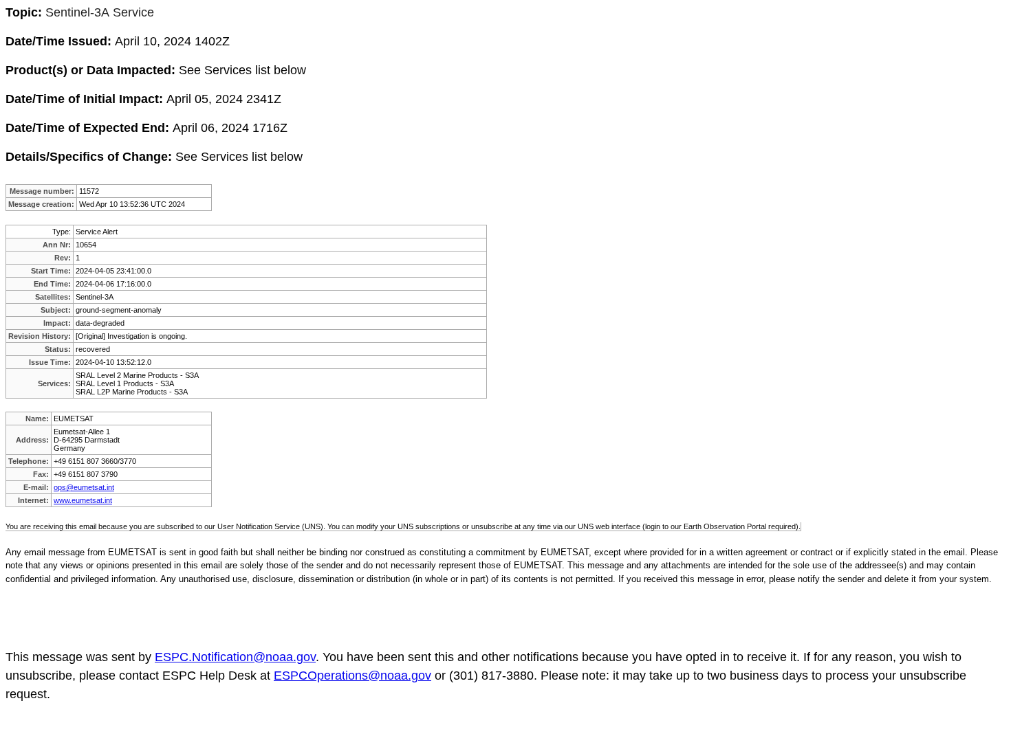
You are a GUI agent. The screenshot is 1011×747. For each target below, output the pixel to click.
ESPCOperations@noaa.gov (352, 675)
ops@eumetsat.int (84, 487)
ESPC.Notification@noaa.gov (235, 657)
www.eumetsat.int (83, 500)
